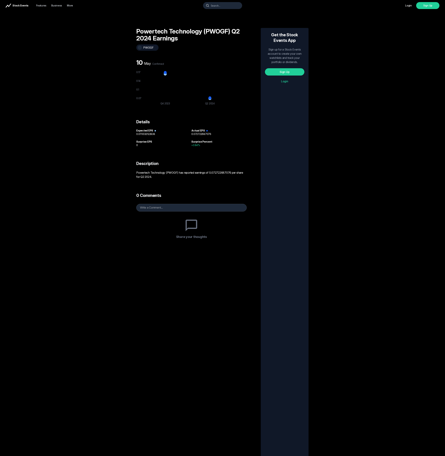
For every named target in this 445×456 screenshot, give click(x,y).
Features (41, 5)
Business (56, 5)
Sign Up (427, 5)
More (70, 5)
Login (284, 81)
